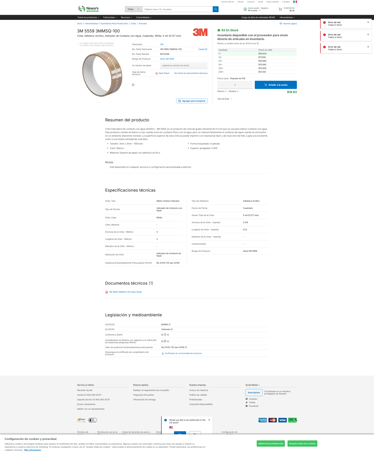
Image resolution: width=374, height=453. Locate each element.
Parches (143, 23)
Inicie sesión (253, 8)
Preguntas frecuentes (143, 395)
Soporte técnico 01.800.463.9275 (93, 399)
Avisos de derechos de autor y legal (136, 433)
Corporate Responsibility (201, 404)
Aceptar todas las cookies (302, 443)
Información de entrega (144, 399)
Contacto (251, 2)
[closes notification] (368, 9)
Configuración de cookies (229, 433)
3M (161, 44)
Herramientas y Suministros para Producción (106, 23)
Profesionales (195, 399)
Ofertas (240, 2)
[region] (187, 443)
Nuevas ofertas (227, 2)
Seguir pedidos (272, 2)
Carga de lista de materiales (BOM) (258, 17)
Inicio (79, 23)
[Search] (216, 9)
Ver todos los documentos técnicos (190, 73)
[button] (88, 17)
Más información (32, 450)
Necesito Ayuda (84, 390)
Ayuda (260, 2)
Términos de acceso (82, 433)
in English (286, 2)
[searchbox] (177, 9)
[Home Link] (88, 9)
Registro (264, 8)
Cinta (133, 23)
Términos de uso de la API (107, 433)
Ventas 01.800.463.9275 (89, 395)
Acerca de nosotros (198, 390)
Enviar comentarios (86, 404)
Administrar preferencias (270, 443)
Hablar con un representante (90, 409)
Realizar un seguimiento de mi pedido (151, 390)
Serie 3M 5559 (167, 59)
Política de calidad (198, 395)
